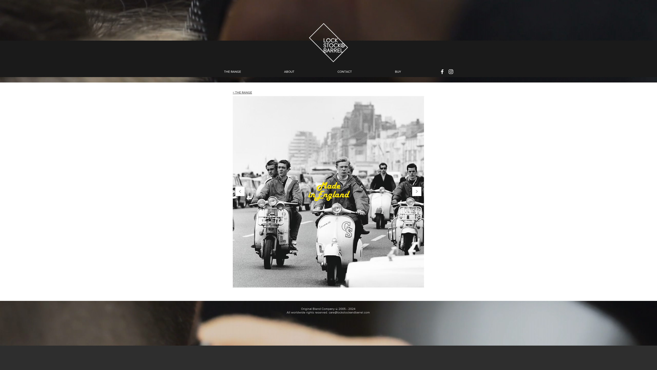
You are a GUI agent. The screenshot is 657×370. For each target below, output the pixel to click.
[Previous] (240, 192)
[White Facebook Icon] (442, 72)
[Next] (416, 192)
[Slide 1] (320, 279)
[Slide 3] (331, 279)
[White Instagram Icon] (451, 72)
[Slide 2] (325, 279)
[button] (289, 72)
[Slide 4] (337, 279)
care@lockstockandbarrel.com (349, 312)
